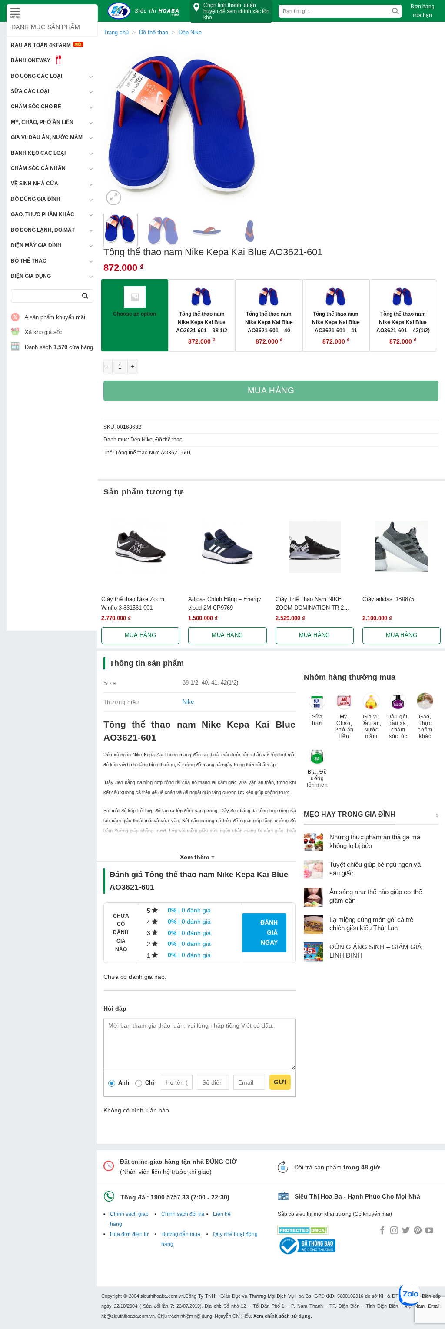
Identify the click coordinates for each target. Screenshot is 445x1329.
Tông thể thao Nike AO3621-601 (153, 452)
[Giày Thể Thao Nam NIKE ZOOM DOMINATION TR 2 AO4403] (315, 547)
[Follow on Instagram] (394, 1231)
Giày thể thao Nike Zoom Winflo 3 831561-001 (132, 603)
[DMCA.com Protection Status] (303, 1228)
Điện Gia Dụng (31, 276)
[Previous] (118, 125)
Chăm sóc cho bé (36, 106)
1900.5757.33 (170, 1197)
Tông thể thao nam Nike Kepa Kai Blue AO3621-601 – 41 (336, 322)
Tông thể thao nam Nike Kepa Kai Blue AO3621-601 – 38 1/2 (201, 322)
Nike (188, 701)
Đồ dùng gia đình (35, 199)
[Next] (252, 125)
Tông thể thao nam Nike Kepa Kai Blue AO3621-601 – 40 (269, 322)
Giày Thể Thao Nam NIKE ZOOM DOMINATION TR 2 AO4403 (310, 603)
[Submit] (85, 296)
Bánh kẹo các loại (38, 153)
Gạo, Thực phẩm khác (42, 214)
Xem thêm (195, 857)
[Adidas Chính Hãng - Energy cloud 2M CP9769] (227, 547)
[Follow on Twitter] (406, 1231)
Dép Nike (141, 439)
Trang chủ (116, 32)
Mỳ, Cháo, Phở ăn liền (42, 122)
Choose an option (134, 314)
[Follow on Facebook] (382, 1231)
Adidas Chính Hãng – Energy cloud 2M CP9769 (224, 603)
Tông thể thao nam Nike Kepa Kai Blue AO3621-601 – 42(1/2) (403, 322)
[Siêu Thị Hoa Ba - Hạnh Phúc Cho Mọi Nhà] (145, 11)
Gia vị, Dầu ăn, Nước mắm (47, 137)
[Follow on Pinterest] (418, 1231)
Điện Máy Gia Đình (36, 245)
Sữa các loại (30, 91)
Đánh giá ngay (269, 932)
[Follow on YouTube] (429, 1231)
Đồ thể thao (28, 261)
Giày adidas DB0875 (388, 599)
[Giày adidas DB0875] (401, 547)
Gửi (280, 1082)
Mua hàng (271, 390)
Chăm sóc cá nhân (38, 168)
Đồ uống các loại (36, 76)
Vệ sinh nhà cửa (34, 183)
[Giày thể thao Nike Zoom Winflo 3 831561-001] (140, 547)
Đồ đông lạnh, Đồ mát (43, 230)
